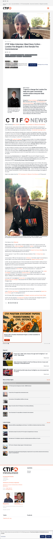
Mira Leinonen (16, 124)
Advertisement (46, 343)
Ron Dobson (19, 268)
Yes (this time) (33, 64)
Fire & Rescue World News (10, 56)
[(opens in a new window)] (9, 302)
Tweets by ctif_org (7, 518)
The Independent (20, 297)
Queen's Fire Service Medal (36, 250)
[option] (26, 327)
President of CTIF (6, 504)
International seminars (27, 56)
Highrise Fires (19, 56)
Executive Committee (34, 3)
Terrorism (7, 54)
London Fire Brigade (17, 139)
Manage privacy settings (43, 64)
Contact (29, 472)
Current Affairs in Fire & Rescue (31, 54)
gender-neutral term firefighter (11, 279)
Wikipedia (16, 242)
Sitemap (29, 471)
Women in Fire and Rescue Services (17, 54)
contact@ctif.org (8, 489)
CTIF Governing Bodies (24, 3)
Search (4, 4)
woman (31, 246)
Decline (42, 536)
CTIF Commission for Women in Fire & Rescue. (35, 124)
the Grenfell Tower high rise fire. (39, 130)
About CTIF (5, 3)
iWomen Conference (32, 100)
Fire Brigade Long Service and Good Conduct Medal (35, 295)
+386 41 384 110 (9, 488)
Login (9, 3)
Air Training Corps (39, 254)
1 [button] (3, 343)
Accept (48, 536)
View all (48, 379)
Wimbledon (29, 258)
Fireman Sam (22, 278)
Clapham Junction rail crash (37, 259)
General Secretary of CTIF (18, 504)
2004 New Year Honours (13, 291)
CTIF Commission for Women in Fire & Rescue (28, 174)
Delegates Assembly (43, 3)
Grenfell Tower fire (26, 272)
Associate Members (15, 3)
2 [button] (4, 343)
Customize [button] (3, 536)
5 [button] (8, 343)
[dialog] (26, 535)
